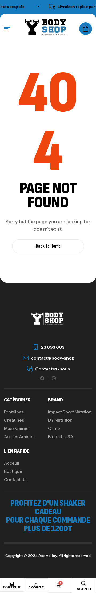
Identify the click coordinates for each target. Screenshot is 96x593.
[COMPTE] (36, 583)
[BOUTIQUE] (12, 584)
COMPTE (36, 587)
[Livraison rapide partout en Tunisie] (50, 6)
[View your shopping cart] (85, 28)
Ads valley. (48, 555)
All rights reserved (74, 555)
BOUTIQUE (12, 587)
